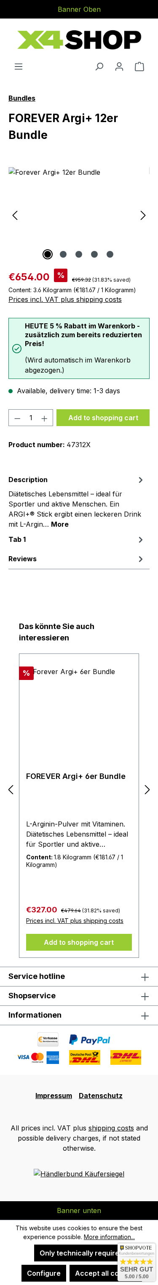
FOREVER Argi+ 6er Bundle (76, 776)
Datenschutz (101, 1095)
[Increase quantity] (45, 417)
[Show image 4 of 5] (94, 254)
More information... (109, 1236)
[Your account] (119, 66)
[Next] (143, 214)
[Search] (99, 66)
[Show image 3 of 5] (78, 254)
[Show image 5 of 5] (110, 254)
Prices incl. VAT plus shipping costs (65, 299)
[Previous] (14, 214)
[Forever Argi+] (79, 214)
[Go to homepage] (79, 40)
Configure (44, 1273)
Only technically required (81, 1253)
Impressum (53, 1095)
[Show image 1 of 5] (47, 254)
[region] (79, 214)
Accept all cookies (106, 1273)
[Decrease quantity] (17, 417)
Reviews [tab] (22, 559)
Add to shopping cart (103, 417)
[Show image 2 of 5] (63, 254)
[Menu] (18, 66)
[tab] (76, 501)
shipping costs (111, 1128)
